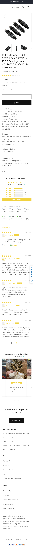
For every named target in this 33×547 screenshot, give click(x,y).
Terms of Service (8, 470)
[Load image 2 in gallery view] (16, 48)
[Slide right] (31, 48)
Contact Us (16, 421)
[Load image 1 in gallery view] (8, 48)
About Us (6, 465)
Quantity (4, 85)
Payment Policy (8, 491)
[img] (6, 232)
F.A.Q (5, 474)
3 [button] (16, 343)
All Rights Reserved (21, 539)
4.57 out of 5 (20, 182)
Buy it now (17, 103)
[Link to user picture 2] (14, 248)
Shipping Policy (8, 504)
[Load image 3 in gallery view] (25, 48)
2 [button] (14, 343)
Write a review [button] (16, 199)
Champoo (13, 539)
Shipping (10, 82)
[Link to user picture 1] (5, 248)
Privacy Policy (7, 495)
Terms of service (8, 508)
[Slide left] (2, 48)
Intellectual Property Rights (12, 479)
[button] (4, 7)
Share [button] (6, 172)
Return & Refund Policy (10, 500)
